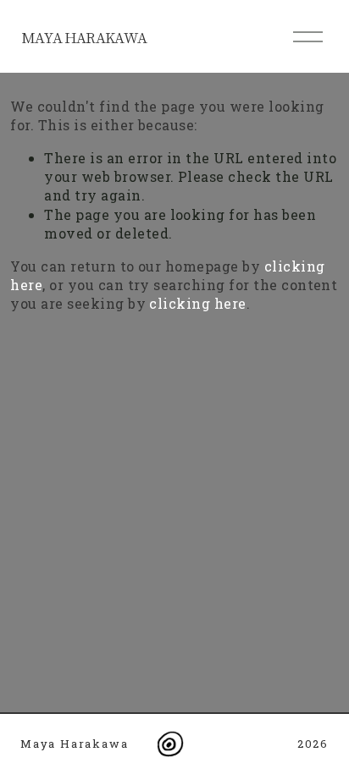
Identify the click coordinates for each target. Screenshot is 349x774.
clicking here (197, 303)
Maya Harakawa (84, 37)
